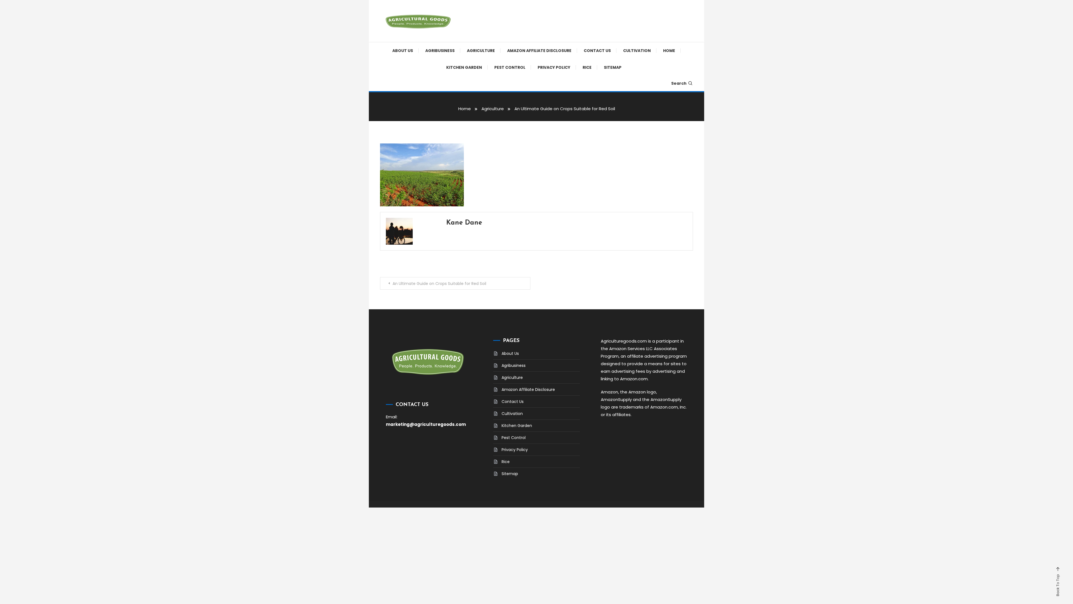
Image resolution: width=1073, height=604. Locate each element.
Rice (587, 67)
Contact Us (597, 50)
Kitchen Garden (464, 67)
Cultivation (637, 50)
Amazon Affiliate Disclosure (539, 50)
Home (669, 50)
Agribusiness (440, 50)
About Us (402, 50)
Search (679, 83)
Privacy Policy (554, 67)
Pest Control (509, 67)
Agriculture (481, 50)
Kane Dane (464, 223)
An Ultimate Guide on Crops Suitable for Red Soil (439, 283)
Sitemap (612, 67)
